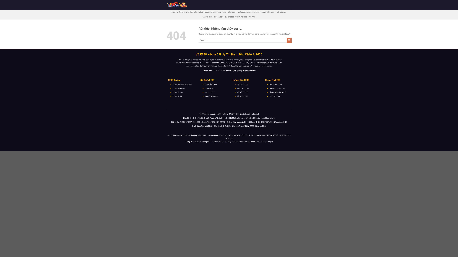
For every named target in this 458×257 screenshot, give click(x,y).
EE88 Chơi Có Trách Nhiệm (262, 142)
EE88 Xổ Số (209, 88)
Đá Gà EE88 (229, 17)
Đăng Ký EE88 (242, 84)
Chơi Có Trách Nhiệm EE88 (243, 126)
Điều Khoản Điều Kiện (222, 126)
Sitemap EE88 (260, 126)
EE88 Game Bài (178, 88)
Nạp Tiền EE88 (243, 88)
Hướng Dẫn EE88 (267, 12)
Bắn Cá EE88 (219, 17)
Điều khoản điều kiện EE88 (248, 12)
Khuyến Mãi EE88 (211, 96)
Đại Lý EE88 (209, 92)
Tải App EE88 (242, 96)
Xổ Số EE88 (281, 12)
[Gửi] (289, 40)
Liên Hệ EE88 (274, 96)
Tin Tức (252, 17)
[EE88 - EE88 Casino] (176, 5)
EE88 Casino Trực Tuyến (182, 84)
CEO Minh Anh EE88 (277, 88)
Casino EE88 (207, 17)
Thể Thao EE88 (241, 17)
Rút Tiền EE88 (242, 92)
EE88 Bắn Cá (177, 92)
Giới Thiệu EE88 (229, 12)
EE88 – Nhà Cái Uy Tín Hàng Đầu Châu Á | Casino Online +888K (196, 12)
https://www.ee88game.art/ (264, 118)
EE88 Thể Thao (211, 84)
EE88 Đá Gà (177, 96)
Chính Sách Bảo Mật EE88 (202, 126)
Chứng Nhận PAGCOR (277, 92)
